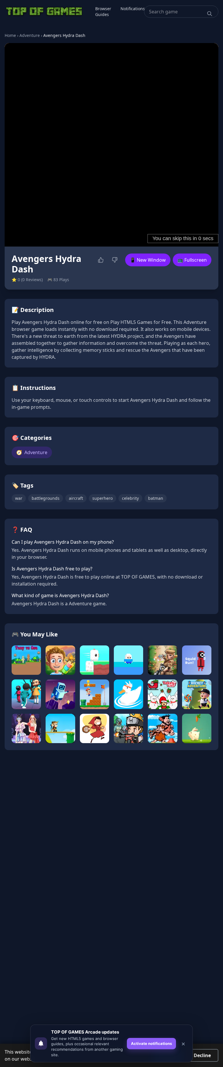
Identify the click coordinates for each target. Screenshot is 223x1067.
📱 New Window (148, 260)
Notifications (133, 8)
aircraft (76, 498)
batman (155, 498)
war (18, 498)
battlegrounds (46, 498)
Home (10, 35)
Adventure (29, 35)
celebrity (130, 498)
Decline (202, 1055)
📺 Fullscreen (192, 260)
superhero (102, 498)
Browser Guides (103, 11)
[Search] (209, 13)
